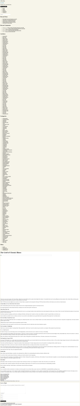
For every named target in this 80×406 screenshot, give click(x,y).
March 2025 (5, 38)
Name (1, 395)
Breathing (4, 135)
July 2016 (4, 111)
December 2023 (5, 51)
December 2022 (5, 63)
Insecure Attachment (6, 182)
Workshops (4, 11)
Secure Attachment (6, 216)
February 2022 (5, 72)
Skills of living (5, 225)
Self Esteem (5, 220)
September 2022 (5, 66)
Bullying (4, 137)
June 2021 (4, 79)
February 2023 (5, 61)
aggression (4, 121)
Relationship (5, 209)
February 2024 (5, 49)
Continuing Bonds (6, 148)
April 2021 (4, 81)
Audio (4, 129)
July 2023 (4, 56)
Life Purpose (5, 189)
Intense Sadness (5, 183)
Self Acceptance (5, 217)
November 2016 (5, 110)
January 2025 (5, 40)
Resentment (5, 211)
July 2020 (4, 90)
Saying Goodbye (5, 215)
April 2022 (4, 70)
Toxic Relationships (6, 233)
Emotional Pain (5, 156)
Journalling (4, 187)
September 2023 (5, 54)
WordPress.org (5, 249)
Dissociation (5, 155)
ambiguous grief (5, 122)
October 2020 (5, 87)
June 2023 (4, 57)
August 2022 (5, 67)
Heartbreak (4, 172)
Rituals (4, 214)
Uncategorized (5, 237)
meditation (4, 195)
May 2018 (4, 104)
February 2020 (5, 94)
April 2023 (4, 59)
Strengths (4, 227)
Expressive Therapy (6, 158)
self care (4, 218)
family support (5, 160)
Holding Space (5, 174)
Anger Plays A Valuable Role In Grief (9, 20)
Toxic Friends (5, 232)
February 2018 (5, 107)
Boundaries (5, 134)
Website (1, 399)
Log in (4, 246)
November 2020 (5, 86)
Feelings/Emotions (6, 162)
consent (4, 147)
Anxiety (4, 125)
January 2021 (5, 84)
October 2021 (5, 75)
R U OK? (4, 207)
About (4, 9)
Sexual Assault (5, 223)
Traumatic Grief (5, 236)
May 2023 (4, 58)
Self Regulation (5, 221)
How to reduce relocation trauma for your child (16, 27)
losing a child (5, 191)
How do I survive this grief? (10, 31)
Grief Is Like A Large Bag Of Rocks (9, 21)
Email (1, 397)
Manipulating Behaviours (7, 193)
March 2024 (5, 48)
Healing (4, 170)
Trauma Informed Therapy (7, 235)
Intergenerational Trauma (7, 185)
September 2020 (5, 88)
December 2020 (5, 85)
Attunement (5, 128)
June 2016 (4, 112)
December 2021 (5, 73)
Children (4, 139)
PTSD (4, 206)
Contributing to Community (7, 149)
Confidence (5, 145)
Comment (2, 393)
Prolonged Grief (5, 205)
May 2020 (4, 92)
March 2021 (5, 82)
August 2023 (5, 55)
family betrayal (5, 159)
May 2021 (4, 80)
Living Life (5, 190)
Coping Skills (5, 150)
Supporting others (6, 229)
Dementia (4, 152)
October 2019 (5, 96)
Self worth (4, 222)
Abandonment (5, 118)
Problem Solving (5, 203)
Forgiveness (5, 164)
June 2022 (4, 68)
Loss (3, 192)
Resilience (4, 212)
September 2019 (5, 97)
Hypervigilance (5, 177)
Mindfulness (5, 196)
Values (4, 239)
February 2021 (5, 83)
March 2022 (5, 71)
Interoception (5, 186)
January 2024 (5, 50)
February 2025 (5, 39)
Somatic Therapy (5, 226)
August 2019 (5, 98)
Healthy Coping (5, 171)
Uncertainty (5, 238)
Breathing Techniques (6, 136)
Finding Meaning (6, 163)
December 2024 (5, 41)
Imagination (5, 178)
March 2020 (5, 93)
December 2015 (5, 113)
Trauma (4, 234)
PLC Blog (2, 2)
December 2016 (5, 109)
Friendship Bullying (6, 165)
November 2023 (5, 52)
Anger (4, 123)
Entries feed (5, 247)
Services (4, 10)
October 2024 (5, 42)
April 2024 (4, 47)
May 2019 (4, 100)
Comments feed (5, 248)
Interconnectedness (6, 184)
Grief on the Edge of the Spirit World (12, 29)
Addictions (4, 120)
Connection (5, 146)
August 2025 (5, 36)
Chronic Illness (5, 141)
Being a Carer (5, 130)
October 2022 (5, 65)
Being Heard (5, 132)
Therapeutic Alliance (6, 231)
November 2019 (5, 95)
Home (4, 8)
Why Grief (4, 242)
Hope (4, 175)
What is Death (5, 240)
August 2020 (5, 89)
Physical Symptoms (6, 202)
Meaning (4, 194)
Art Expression (5, 126)
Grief (3, 167)
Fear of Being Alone (6, 161)
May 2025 (4, 37)
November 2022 (5, 64)
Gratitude (4, 166)
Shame (4, 224)
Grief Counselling (6, 168)
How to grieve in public (7, 176)
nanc (9, 380)
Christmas (4, 140)
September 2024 (5, 43)
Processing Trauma (6, 204)
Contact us (4, 12)
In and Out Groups (6, 179)
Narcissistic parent (6, 197)
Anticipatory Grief (6, 124)
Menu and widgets (4, 6)
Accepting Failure (6, 119)
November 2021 (5, 74)
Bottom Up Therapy (6, 133)
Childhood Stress (5, 138)
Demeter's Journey (6, 153)
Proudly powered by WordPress (5, 405)
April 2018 (4, 105)
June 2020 (4, 91)
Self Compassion (5, 219)
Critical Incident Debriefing (7, 151)
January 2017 (5, 108)
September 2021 (5, 76)
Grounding (4, 169)
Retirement (4, 213)
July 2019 (4, 99)
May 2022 (4, 69)
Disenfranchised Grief (6, 154)
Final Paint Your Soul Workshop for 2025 (10, 19)
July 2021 (4, 78)
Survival (4, 230)
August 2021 (5, 77)
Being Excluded (5, 131)
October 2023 (5, 53)
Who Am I (4, 241)
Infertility (4, 181)
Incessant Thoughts (6, 180)
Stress (4, 228)
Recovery (4, 208)
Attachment (5, 127)
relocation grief (5, 210)
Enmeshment (5, 157)
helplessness (5, 173)
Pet (3, 201)
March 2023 (5, 60)
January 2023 (5, 62)
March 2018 (5, 106)
